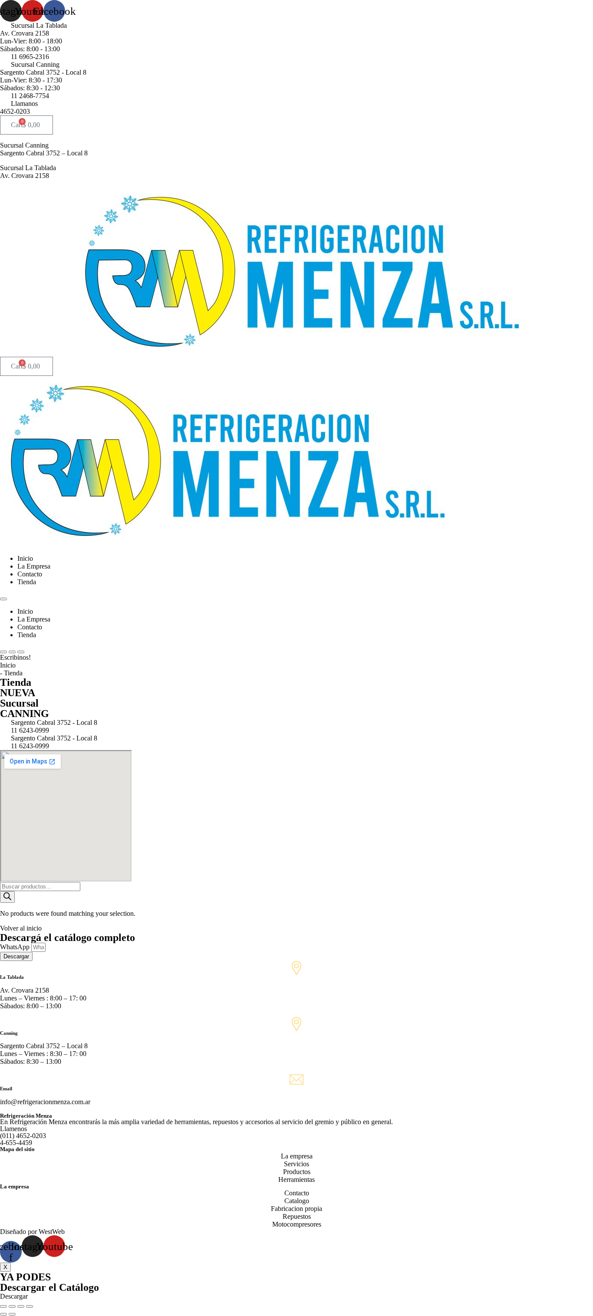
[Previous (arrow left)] (3, 1314)
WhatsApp (15, 947)
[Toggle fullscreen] (20, 1306)
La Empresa (33, 566)
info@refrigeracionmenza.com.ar (45, 1101)
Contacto (29, 574)
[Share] (12, 1306)
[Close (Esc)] (3, 1306)
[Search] (7, 897)
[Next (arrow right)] (12, 1314)
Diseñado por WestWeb (32, 1231)
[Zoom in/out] (29, 1306)
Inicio (25, 558)
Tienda (26, 582)
